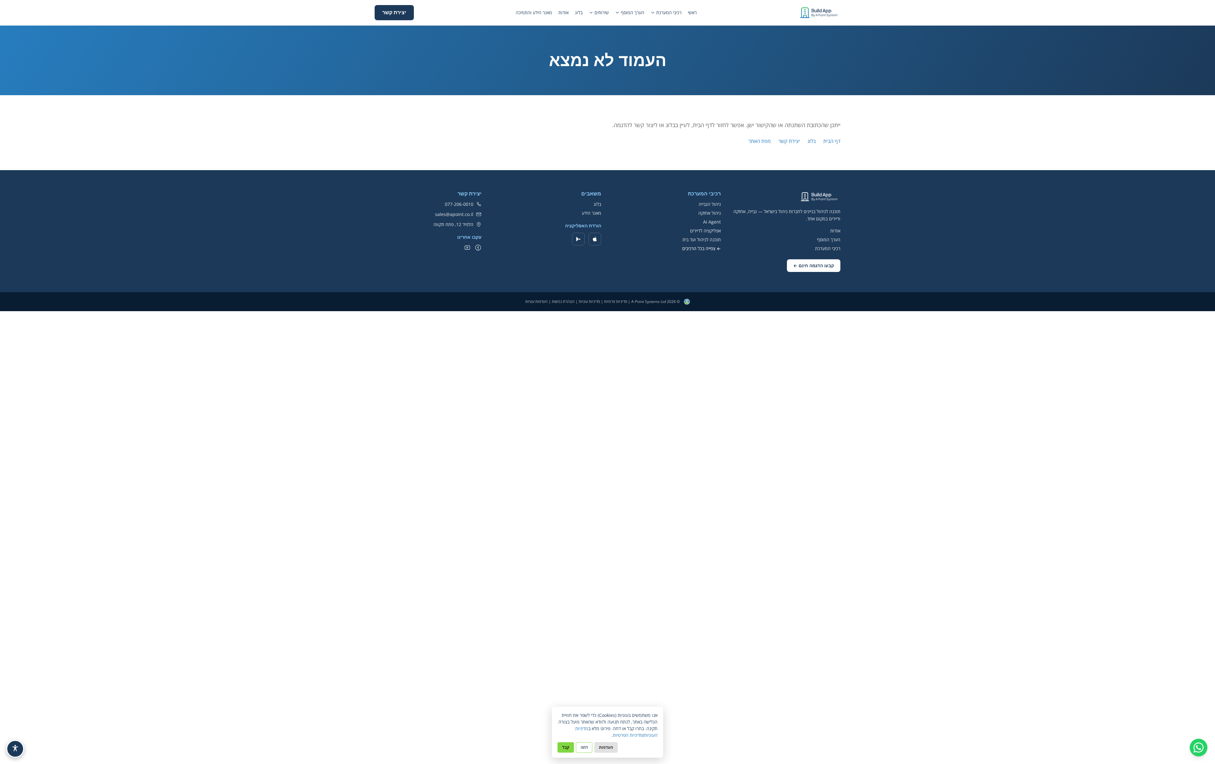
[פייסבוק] (478, 247)
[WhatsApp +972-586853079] (1198, 747)
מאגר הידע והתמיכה (534, 12)
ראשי (692, 12)
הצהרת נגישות (563, 301)
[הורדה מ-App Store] (595, 239)
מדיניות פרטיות (615, 301)
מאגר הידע (591, 213)
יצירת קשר (394, 12)
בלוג (579, 12)
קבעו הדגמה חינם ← (813, 265)
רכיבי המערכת (669, 12)
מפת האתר (759, 141)
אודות (563, 12)
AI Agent (712, 222)
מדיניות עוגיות (589, 301)
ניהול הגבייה (710, 204)
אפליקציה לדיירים (705, 231)
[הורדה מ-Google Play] (578, 239)
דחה (584, 747)
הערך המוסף (632, 12)
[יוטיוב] (467, 247)
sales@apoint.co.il (454, 214)
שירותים (602, 12)
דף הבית (831, 141)
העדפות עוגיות (536, 301)
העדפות (606, 747)
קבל (565, 747)
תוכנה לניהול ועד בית (701, 240)
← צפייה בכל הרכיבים (701, 248)
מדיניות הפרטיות (628, 735)
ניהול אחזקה (709, 213)
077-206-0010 (459, 204)
